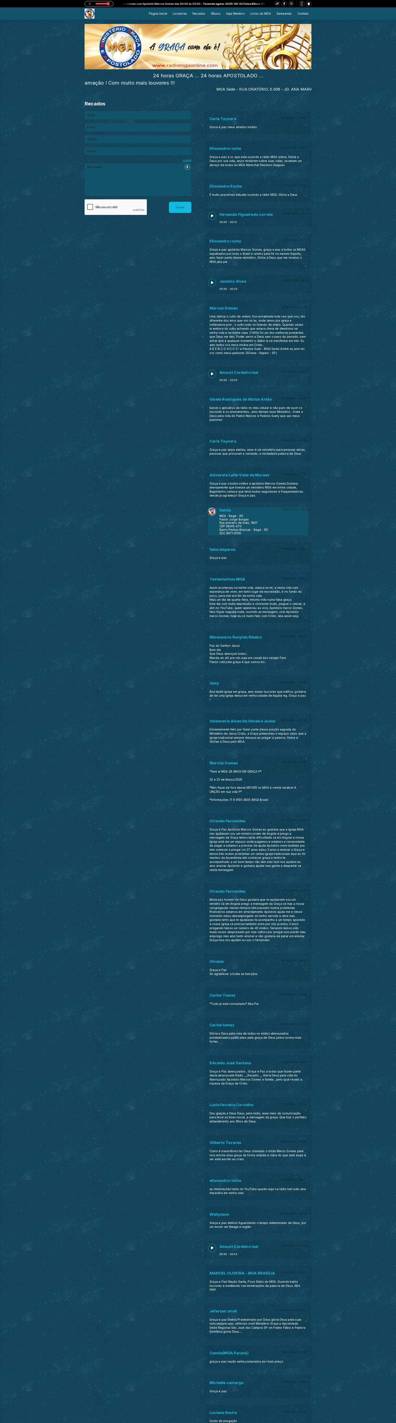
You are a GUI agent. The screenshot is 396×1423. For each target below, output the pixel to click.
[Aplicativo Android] (308, 3)
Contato (303, 13)
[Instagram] (291, 3)
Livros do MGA (260, 13)
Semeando (284, 13)
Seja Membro (235, 13)
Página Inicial (158, 13)
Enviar (180, 207)
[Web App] (301, 3)
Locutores (180, 13)
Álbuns (215, 13)
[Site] (277, 3)
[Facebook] (284, 3)
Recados (199, 13)
